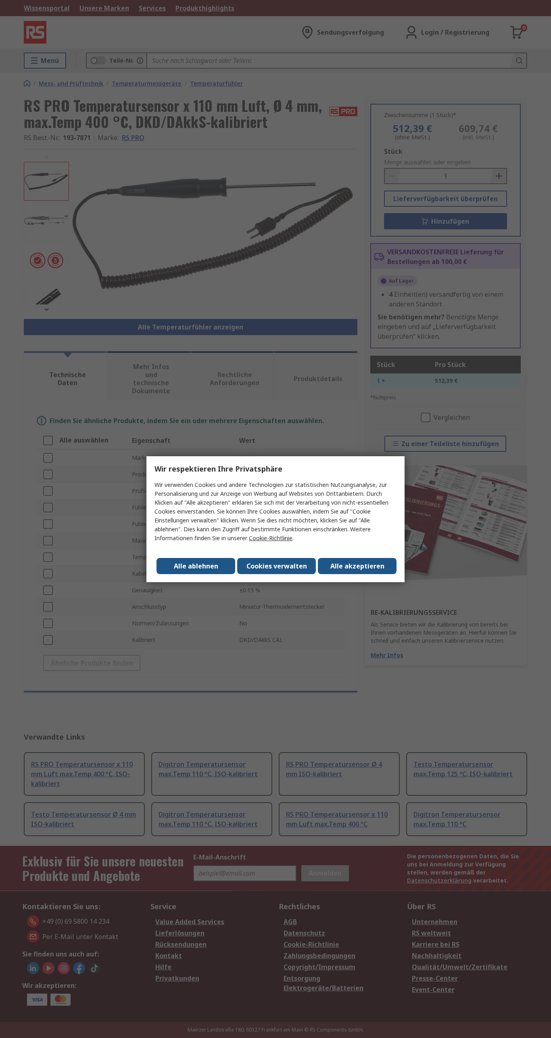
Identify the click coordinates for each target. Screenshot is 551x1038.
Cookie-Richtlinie (270, 538)
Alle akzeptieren (357, 566)
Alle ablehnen (196, 566)
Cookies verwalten (276, 566)
